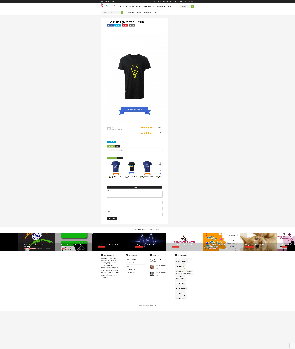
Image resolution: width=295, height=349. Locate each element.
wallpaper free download (181, 288)
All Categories (130, 6)
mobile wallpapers (180, 276)
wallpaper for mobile (181, 286)
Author (119, 158)
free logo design (187, 259)
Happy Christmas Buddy (157, 260)
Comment (109, 190)
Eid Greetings (161, 6)
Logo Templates (190, 1)
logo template (179, 271)
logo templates (189, 271)
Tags (117, 146)
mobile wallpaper (187, 273)
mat (113, 128)
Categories (111, 146)
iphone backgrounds (181, 263)
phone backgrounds (180, 278)
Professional (131, 12)
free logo (178, 259)
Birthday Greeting (176, 248)
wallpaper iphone (180, 291)
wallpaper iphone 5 (180, 293)
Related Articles (112, 158)
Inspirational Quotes (167, 1)
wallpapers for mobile (181, 298)
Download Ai (112, 142)
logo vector (179, 273)
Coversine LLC (152, 305)
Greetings (175, 1)
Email (108, 205)
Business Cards (182, 1)
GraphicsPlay (104, 258)
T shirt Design (119, 150)
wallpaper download (180, 281)
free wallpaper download (181, 261)
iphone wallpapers (180, 268)
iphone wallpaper (180, 266)
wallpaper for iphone (181, 283)
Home (122, 6)
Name (108, 200)
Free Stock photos (158, 1)
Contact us (170, 6)
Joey (155, 261)
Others (155, 12)
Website (108, 211)
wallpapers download (181, 295)
